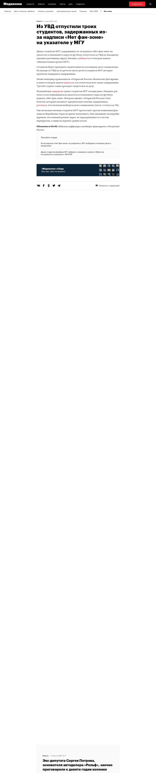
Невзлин (7, 11)
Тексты (62, 4)
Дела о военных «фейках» (24, 11)
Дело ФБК (94, 11)
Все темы (108, 11)
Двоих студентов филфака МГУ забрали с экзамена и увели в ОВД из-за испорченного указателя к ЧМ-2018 (72, 152)
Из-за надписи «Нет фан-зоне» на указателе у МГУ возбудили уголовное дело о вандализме (76, 144)
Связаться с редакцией (109, 185)
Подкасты (80, 4)
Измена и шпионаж (46, 11)
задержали (57, 91)
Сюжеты (41, 4)
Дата (70, 4)
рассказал (42, 105)
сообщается (83, 58)
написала (69, 83)
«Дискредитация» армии (66, 11)
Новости (30, 4)
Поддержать (137, 4)
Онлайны (52, 4)
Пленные (83, 11)
